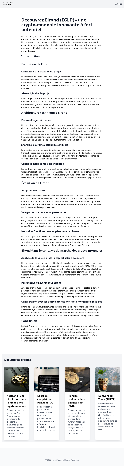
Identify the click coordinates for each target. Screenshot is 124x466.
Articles (118, 4)
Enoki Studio (57, 460)
